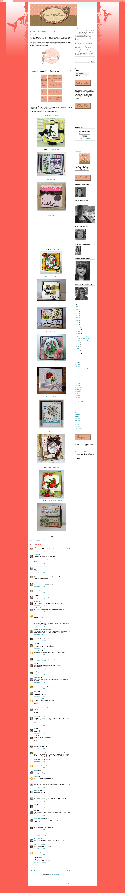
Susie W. (35, 691)
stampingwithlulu (37, 614)
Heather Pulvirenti (78, 389)
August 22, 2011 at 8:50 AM (39, 725)
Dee (34, 728)
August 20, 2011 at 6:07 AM (39, 563)
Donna (35, 810)
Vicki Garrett (77, 410)
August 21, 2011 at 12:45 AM (40, 640)
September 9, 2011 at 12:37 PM (40, 862)
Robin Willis (77, 426)
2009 (77, 357)
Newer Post (33, 870)
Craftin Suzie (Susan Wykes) (40, 844)
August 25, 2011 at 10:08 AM (40, 829)
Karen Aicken (77, 366)
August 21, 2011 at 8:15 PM (39, 682)
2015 (77, 317)
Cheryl (35, 643)
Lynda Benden (78, 412)
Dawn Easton (77, 414)
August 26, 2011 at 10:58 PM (40, 835)
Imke (35, 851)
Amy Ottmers (77, 364)
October (79, 329)
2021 (77, 306)
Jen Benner (77, 379)
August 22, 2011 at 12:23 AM (40, 705)
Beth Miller (36, 685)
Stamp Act (55, 179)
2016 (77, 315)
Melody (35, 671)
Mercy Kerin (77, 420)
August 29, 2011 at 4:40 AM (39, 854)
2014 (77, 319)
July (78, 342)
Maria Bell (77, 416)
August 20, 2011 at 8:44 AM (39, 611)
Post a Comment (35, 864)
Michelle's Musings (38, 838)
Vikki (35, 575)
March (78, 350)
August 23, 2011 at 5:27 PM (39, 801)
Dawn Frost (36, 657)
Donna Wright (77, 385)
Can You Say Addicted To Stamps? (54, 500)
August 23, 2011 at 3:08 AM (39, 761)
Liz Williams (36, 607)
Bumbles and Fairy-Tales (39, 698)
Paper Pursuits (55, 115)
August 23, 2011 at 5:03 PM (39, 794)
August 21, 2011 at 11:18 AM (40, 660)
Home (51, 870)
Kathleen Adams (78, 428)
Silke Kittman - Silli (79, 401)
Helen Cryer (77, 395)
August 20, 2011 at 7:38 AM (39, 605)
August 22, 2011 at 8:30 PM (39, 733)
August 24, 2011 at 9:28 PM (39, 815)
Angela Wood (77, 418)
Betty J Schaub (37, 677)
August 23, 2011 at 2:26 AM (39, 748)
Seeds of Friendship (55, 43)
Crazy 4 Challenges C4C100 (83, 338)
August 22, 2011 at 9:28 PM (39, 742)
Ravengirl (36, 825)
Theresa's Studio (37, 650)
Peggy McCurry (78, 383)
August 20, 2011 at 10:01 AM (40, 619)
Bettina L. (36, 770)
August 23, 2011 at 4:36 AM (39, 773)
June (78, 344)
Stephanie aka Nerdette (39, 818)
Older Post (69, 870)
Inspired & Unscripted (53, 431)
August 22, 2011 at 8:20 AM (39, 714)
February (79, 351)
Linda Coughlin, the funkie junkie (41, 629)
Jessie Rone (77, 374)
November (79, 327)
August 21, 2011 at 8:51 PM (39, 696)
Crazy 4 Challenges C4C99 (82, 340)
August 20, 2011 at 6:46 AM (39, 579)
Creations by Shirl (38, 637)
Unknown (36, 776)
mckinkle (36, 554)
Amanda (35, 782)
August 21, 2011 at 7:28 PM (39, 674)
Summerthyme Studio (54, 364)
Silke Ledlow (77, 399)
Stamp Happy (56, 467)
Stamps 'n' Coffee (55, 249)
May (78, 346)
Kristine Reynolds (78, 387)
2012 (77, 322)
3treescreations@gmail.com (40, 707)
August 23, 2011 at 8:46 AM (39, 780)
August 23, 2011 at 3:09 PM (39, 787)
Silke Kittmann (48, 276)
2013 (77, 320)
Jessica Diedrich (78, 424)
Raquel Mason (78, 372)
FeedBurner (87, 138)
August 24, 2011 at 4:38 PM (39, 807)
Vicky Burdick (78, 381)
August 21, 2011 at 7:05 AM (39, 654)
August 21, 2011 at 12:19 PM (40, 668)
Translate (85, 75)
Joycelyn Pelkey (78, 408)
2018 (77, 311)
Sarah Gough (36, 790)
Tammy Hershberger (79, 405)
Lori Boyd (77, 422)
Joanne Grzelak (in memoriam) (81, 368)
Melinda (35, 735)
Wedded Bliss (46, 43)
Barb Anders (77, 377)
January (79, 353)
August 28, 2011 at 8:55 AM (39, 848)
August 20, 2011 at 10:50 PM (40, 634)
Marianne (36, 601)
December (79, 326)
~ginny (35, 744)
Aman (35, 796)
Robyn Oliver (36, 547)
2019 (77, 309)
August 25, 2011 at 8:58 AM (39, 823)
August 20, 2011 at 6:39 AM (39, 572)
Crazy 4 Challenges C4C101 (83, 336)
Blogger (68, 883)
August (79, 333)
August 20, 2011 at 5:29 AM (39, 551)
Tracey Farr (77, 430)
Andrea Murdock (78, 391)
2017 (77, 313)
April (78, 348)
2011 (77, 324)
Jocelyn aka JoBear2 (38, 716)
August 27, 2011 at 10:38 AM (40, 842)
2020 (77, 308)
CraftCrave (66, 623)
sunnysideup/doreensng (39, 566)
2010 (77, 356)
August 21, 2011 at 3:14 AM (39, 648)
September (79, 331)
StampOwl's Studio (55, 149)
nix (34, 763)
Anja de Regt (77, 370)
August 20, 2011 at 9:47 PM (39, 626)
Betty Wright (77, 393)
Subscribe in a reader (79, 146)
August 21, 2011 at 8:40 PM (39, 688)
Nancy (35, 804)
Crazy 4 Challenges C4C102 (83, 335)
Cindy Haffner (51, 215)
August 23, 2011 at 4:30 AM (39, 767)
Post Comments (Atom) (54, 874)
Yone (35, 663)
